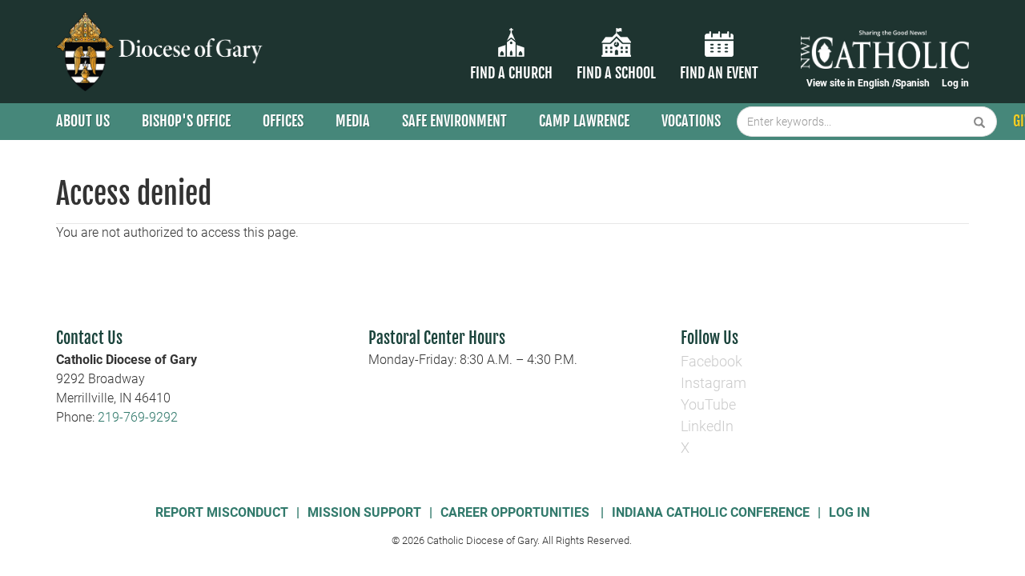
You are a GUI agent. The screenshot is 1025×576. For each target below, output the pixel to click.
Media (353, 121)
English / (876, 83)
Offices (283, 121)
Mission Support (364, 512)
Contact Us (89, 338)
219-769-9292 (138, 417)
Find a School (616, 73)
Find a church (511, 73)
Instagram (713, 382)
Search (980, 121)
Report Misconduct (221, 512)
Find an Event (719, 73)
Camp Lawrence (584, 121)
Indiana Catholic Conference (711, 512)
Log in (955, 83)
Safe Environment (454, 121)
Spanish (912, 83)
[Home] (162, 51)
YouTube (708, 404)
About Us (83, 121)
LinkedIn (707, 426)
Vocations (691, 121)
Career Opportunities (516, 512)
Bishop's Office (186, 121)
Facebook (711, 361)
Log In (849, 512)
